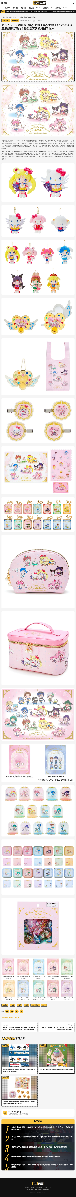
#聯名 (43, 1005)
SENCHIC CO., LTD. (41, 1192)
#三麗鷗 (5, 1005)
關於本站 (27, 1187)
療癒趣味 (46, 8)
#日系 (19, 1005)
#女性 (12, 1005)
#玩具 (26, 1005)
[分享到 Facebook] (7, 1011)
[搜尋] (73, 3)
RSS (50, 1187)
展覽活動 (58, 8)
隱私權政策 (39, 1187)
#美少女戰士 (35, 1005)
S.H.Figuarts (67, 8)
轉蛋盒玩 (31, 8)
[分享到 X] (21, 1011)
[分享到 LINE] (17, 1011)
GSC (52, 8)
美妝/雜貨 (23, 8)
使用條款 (46, 1187)
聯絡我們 (33, 1187)
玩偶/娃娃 (8, 17)
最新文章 (7, 8)
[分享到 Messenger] (12, 1011)
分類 (5, 3)
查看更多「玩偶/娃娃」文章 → (10, 1017)
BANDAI (38, 8)
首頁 (2, 17)
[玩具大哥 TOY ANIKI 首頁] (39, 3)
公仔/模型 (15, 8)
